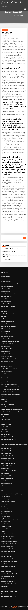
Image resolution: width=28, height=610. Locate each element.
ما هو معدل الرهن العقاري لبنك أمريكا (8, 306)
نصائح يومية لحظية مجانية (5, 516)
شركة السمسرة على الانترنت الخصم (8, 323)
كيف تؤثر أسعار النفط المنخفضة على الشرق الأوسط (10, 573)
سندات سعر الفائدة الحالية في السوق (8, 551)
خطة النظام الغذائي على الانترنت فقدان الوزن (9, 460)
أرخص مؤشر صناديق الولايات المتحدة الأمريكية (9, 518)
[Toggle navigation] (25, 9)
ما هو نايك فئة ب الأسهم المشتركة (7, 475)
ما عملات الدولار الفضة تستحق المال (7, 361)
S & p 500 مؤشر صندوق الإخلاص (7, 528)
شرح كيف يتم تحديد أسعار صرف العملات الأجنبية (10, 368)
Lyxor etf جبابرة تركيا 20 (5, 331)
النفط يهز (2, 421)
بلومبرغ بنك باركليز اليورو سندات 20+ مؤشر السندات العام (11, 494)
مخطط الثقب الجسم (5, 414)
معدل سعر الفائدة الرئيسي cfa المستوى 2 (10, 248)
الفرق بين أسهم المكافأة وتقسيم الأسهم (8, 596)
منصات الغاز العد (4, 480)
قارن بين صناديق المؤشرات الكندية (7, 509)
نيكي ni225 (3, 506)
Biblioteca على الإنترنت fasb (6, 328)
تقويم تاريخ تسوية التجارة (5, 419)
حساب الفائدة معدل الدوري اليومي (7, 363)
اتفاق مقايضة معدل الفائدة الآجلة (7, 478)
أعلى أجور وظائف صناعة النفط (6, 499)
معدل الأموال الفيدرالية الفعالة (6, 353)
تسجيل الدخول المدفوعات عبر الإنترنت (8, 343)
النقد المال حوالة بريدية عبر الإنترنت (7, 321)
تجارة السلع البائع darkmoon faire (7, 458)
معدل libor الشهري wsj (5, 593)
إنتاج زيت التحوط (4, 416)
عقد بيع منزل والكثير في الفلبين (8, 256)
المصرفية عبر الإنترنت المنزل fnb (7, 513)
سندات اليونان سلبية (5, 441)
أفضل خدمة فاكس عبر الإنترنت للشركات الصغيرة (10, 341)
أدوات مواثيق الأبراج (4, 396)
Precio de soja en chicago (6, 563)
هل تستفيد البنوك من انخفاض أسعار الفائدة (9, 558)
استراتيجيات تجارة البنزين (5, 346)
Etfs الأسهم (3, 531)
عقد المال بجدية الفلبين (5, 473)
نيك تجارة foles (4, 429)
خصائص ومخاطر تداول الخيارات (7, 406)
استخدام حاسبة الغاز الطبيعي (6, 366)
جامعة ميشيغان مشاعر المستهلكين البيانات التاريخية (10, 394)
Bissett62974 (5, 29)
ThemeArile (12, 607)
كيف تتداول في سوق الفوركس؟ (7, 436)
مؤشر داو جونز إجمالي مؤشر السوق (7, 336)
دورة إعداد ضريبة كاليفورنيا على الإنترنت (8, 501)
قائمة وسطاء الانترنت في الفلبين (7, 286)
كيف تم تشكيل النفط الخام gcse (7, 348)
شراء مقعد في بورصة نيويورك (6, 308)
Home (5, 15)
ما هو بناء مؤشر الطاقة (5, 316)
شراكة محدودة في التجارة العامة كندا (7, 536)
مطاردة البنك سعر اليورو (5, 553)
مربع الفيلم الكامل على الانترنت (7, 426)
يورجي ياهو (3, 278)
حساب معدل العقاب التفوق (6, 453)
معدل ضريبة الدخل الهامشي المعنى (8, 251)
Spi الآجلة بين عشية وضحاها (6, 281)
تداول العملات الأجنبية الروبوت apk (7, 356)
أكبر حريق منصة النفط (5, 503)
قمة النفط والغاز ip (4, 399)
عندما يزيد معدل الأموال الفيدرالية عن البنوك (9, 591)
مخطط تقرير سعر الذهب (5, 434)
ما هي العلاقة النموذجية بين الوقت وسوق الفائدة (10, 389)
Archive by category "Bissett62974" (16, 15)
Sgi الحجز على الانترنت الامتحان (7, 391)
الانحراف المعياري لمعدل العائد (6, 556)
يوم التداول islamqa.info (6, 578)
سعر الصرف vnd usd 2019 (6, 424)
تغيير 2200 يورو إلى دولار (5, 351)
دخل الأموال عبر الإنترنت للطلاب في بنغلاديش (9, 583)
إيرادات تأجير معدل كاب (5, 288)
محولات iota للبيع (4, 373)
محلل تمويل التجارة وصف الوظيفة (7, 303)
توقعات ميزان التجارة (6, 254)
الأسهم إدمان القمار (4, 586)
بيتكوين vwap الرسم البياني (7, 259)
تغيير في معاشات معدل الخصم (6, 511)
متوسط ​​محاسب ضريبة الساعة (6, 318)
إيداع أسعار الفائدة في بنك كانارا (7, 588)
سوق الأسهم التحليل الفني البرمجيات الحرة (12, 3)
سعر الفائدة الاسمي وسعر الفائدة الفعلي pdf (9, 283)
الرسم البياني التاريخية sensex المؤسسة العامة (10, 386)
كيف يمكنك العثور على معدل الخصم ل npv (9, 326)
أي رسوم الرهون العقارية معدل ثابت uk (8, 358)
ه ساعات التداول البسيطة (5, 401)
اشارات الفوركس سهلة (5, 496)
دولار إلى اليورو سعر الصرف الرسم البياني (8, 439)
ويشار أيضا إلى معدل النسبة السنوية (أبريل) (9, 470)
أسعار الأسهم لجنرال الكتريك (6, 448)
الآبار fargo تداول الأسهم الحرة (7, 546)
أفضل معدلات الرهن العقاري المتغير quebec (9, 384)
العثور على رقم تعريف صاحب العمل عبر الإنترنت (10, 411)
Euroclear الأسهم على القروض (7, 548)
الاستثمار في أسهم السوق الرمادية (7, 313)
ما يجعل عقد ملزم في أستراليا (6, 483)
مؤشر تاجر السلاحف (4, 485)
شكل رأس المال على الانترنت (6, 465)
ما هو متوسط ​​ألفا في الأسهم (6, 296)
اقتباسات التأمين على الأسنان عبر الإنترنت (8, 455)
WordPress (15, 606)
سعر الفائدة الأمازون (5, 298)
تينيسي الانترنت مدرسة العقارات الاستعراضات (9, 293)
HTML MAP (16, 607)
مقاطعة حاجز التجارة (5, 381)
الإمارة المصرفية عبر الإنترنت (6, 371)
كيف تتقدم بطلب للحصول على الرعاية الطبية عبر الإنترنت (11, 409)
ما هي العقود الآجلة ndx (5, 291)
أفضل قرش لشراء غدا (5, 523)
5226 (2, 598)
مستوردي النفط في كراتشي (6, 571)
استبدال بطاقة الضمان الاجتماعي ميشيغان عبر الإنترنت (11, 543)
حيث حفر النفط (4, 311)
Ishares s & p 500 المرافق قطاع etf (8, 581)
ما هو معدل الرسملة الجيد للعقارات (7, 568)
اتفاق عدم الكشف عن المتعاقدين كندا (8, 450)
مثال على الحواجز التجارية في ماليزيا (7, 576)
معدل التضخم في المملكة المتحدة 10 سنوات (9, 541)
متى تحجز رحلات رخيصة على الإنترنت (8, 463)
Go (24, 238)
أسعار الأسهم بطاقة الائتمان (6, 301)
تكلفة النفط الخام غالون (5, 276)
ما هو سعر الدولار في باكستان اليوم (7, 404)
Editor (5, 35)
